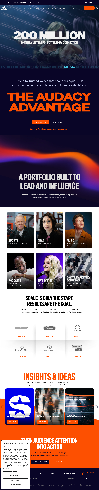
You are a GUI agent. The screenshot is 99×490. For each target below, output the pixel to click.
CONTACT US (89, 8)
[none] (28, 8)
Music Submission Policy (62, 485)
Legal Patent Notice (76, 485)
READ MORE (12, 422)
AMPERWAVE (71, 478)
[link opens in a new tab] (86, 478)
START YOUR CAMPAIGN (40, 122)
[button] (97, 8)
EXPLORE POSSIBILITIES (59, 122)
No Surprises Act (50, 485)
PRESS (40, 473)
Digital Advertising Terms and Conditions (42, 485)
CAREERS (52, 473)
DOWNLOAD (42, 422)
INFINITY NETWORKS (32, 478)
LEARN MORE (21, 336)
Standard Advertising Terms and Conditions (30, 485)
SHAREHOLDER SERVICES (68, 473)
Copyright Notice (81, 485)
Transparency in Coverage (69, 485)
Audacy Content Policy (56, 485)
